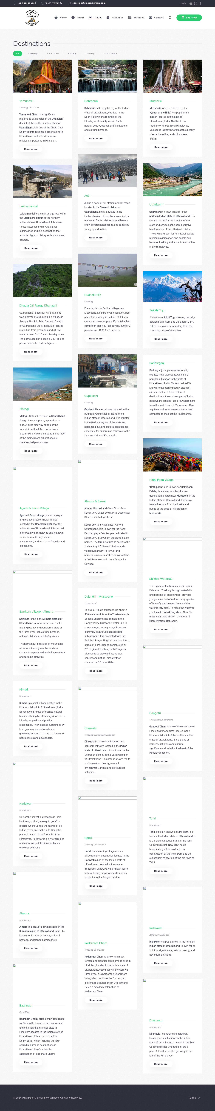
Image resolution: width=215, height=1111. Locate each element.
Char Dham (34, 107)
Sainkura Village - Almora (36, 611)
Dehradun (91, 101)
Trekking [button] (90, 54)
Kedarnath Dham (96, 943)
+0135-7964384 (53, 3)
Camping (88, 301)
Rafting (152, 934)
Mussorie (156, 101)
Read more (31, 149)
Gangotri (155, 713)
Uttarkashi (156, 204)
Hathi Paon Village (161, 479)
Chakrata (90, 728)
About (80, 17)
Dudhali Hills (92, 295)
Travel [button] (98, 17)
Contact (159, 17)
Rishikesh (155, 928)
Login (182, 3)
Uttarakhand (90, 603)
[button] (200, 1097)
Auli (86, 195)
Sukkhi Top (157, 310)
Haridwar (25, 803)
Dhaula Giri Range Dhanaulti (38, 305)
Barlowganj (156, 363)
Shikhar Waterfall (160, 578)
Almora (24, 913)
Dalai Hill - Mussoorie (99, 596)
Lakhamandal (29, 206)
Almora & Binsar (95, 501)
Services (139, 17)
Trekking (23, 107)
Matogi (24, 409)
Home (63, 17)
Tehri (152, 818)
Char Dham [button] (53, 54)
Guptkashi (91, 395)
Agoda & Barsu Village (34, 508)
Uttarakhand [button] (110, 54)
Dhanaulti (155, 1020)
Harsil (88, 837)
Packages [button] (118, 17)
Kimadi (23, 689)
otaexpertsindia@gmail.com (89, 3)
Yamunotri (26, 101)
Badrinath (25, 1005)
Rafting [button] (72, 54)
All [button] (17, 54)
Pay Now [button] (191, 17)
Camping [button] (33, 54)
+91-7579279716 (26, 3)
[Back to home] (32, 18)
